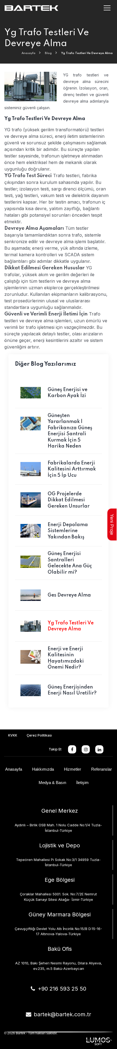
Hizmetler (72, 769)
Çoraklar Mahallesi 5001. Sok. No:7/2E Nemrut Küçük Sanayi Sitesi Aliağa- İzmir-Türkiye (58, 897)
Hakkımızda (43, 769)
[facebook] (72, 749)
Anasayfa (28, 53)
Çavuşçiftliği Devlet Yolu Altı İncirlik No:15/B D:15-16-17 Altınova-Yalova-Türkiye (58, 931)
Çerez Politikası (39, 735)
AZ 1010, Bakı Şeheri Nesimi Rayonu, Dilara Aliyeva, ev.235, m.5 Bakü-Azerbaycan (58, 966)
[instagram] (86, 749)
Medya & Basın (52, 782)
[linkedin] (99, 749)
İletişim (82, 782)
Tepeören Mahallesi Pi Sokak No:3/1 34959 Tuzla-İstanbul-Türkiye (58, 862)
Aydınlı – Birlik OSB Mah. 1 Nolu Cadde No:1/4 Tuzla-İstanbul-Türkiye (58, 828)
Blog (48, 53)
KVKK (12, 735)
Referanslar (101, 769)
